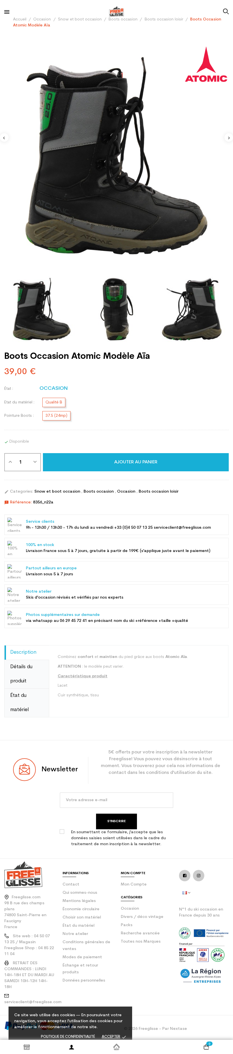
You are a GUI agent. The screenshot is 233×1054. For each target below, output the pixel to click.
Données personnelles (84, 980)
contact (71, 884)
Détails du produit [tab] (21, 674)
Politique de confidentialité (68, 1037)
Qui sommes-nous (80, 893)
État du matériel (78, 926)
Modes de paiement (82, 957)
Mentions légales (79, 901)
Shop (26, 1047)
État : (8, 389)
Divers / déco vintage (142, 917)
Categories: (18, 491)
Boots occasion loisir (158, 491)
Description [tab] (23, 652)
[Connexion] (71, 1047)
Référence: (18, 502)
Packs (126, 925)
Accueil (116, 1047)
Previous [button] (4, 137)
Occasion (126, 491)
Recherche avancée (140, 933)
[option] (116, 155)
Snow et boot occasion (57, 491)
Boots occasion (99, 491)
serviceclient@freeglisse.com (32, 1002)
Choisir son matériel (82, 917)
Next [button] (228, 137)
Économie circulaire (81, 909)
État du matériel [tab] (19, 703)
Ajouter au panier (135, 462)
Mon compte (134, 884)
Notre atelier (75, 934)
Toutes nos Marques (141, 942)
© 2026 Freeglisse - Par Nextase (155, 1029)
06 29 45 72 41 (73, 621)
